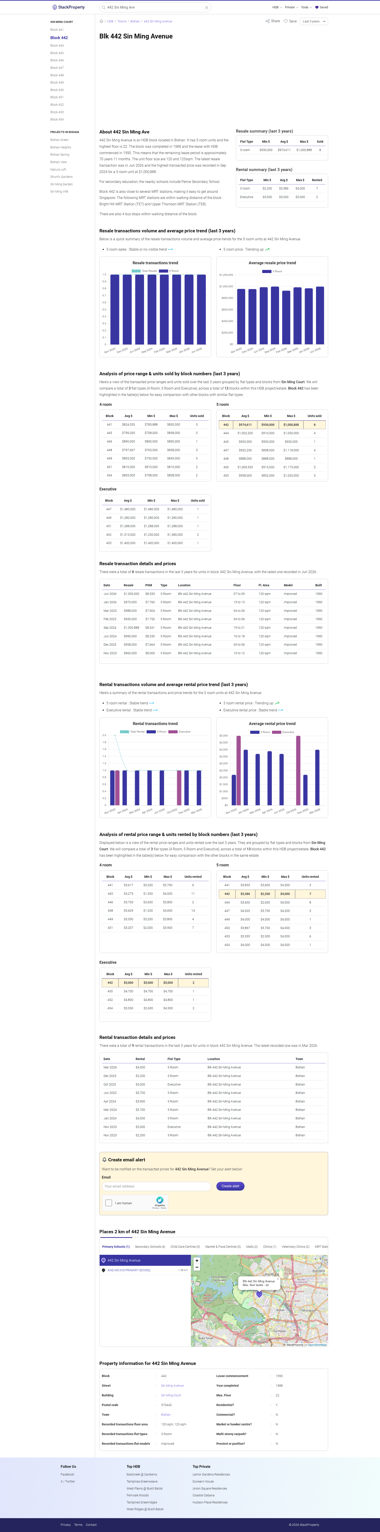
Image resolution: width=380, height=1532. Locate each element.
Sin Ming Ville (59, 191)
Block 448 (57, 75)
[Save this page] (290, 21)
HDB (275, 7)
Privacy (66, 1525)
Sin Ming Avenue (172, 1386)
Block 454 (57, 119)
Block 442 (59, 38)
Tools (305, 7)
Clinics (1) (269, 1247)
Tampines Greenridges (142, 1502)
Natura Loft (58, 169)
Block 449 (57, 82)
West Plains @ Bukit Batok (145, 1488)
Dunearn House (203, 1481)
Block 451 (57, 97)
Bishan (166, 1415)
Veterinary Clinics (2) (296, 1247)
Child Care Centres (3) (185, 1247)
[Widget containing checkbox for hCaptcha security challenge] (135, 1203)
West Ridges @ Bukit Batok (145, 1509)
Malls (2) (252, 1247)
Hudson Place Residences (210, 1502)
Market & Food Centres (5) (223, 1247)
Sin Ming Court (171, 1395)
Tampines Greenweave (142, 1481)
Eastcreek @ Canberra (142, 1474)
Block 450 (57, 90)
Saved (323, 7)
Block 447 (57, 68)
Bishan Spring (59, 155)
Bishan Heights (60, 147)
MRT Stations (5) (326, 1247)
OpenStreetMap (317, 1344)
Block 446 (57, 60)
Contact (91, 1525)
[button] (262, 1296)
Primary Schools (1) (116, 1247)
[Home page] (101, 21)
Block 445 (57, 53)
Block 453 (57, 112)
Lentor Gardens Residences (211, 1474)
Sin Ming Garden (61, 184)
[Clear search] (206, 7)
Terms (78, 1525)
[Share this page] (272, 21)
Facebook (67, 1474)
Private (290, 7)
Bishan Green (59, 140)
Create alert (230, 1186)
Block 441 (57, 30)
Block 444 (57, 45)
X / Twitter (68, 1481)
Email (106, 1177)
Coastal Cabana (204, 1495)
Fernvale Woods (138, 1495)
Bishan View (58, 162)
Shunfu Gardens (61, 177)
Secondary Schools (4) (150, 1247)
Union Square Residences (210, 1488)
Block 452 (57, 105)
